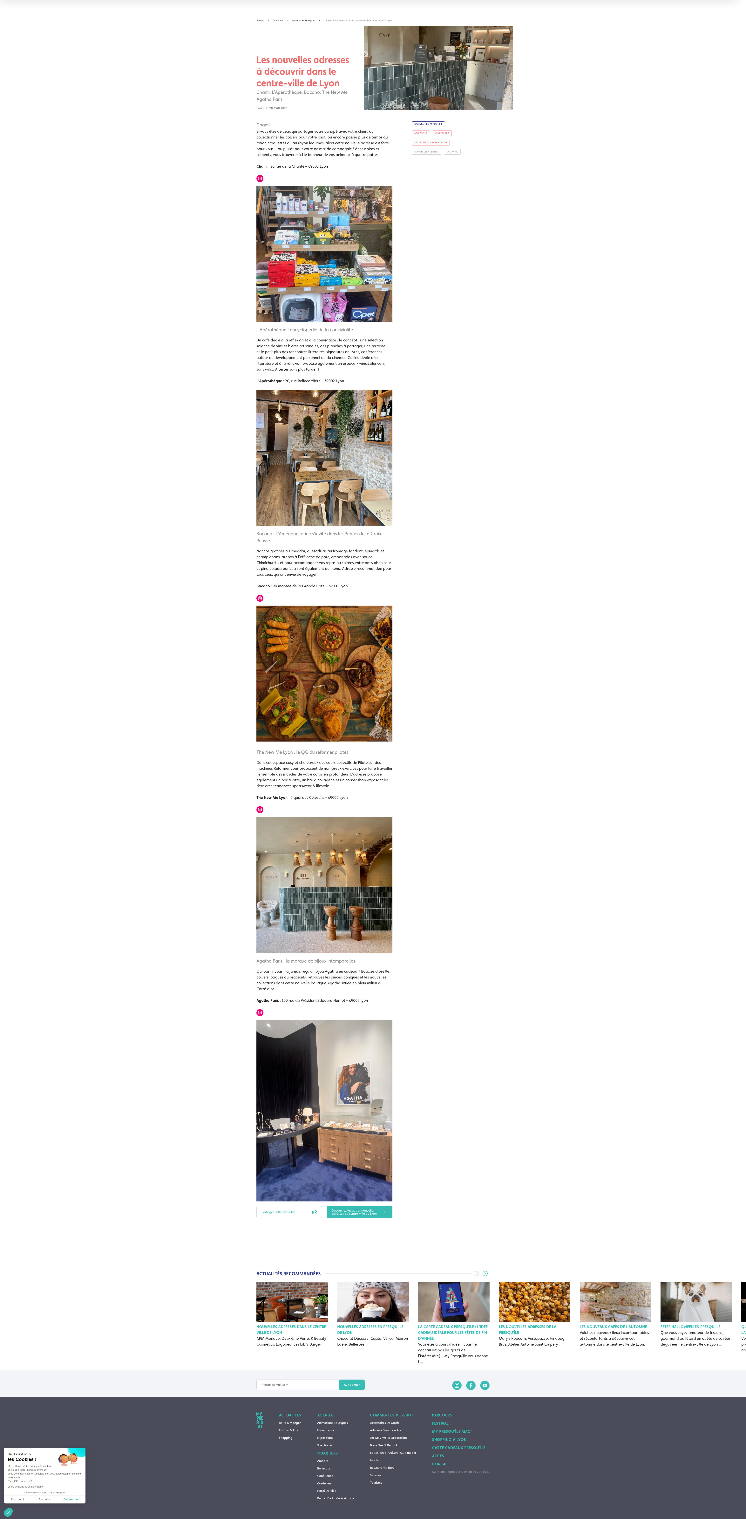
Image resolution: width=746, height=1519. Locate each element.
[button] (485, 1273)
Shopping (286, 1438)
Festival (440, 1423)
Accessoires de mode (385, 1423)
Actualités (290, 1415)
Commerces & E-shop (392, 1415)
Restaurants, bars (382, 1467)
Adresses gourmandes (385, 1430)
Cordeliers (324, 1483)
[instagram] (457, 1385)
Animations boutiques (332, 1423)
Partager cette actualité (278, 1212)
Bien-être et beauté (383, 1445)
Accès (438, 1456)
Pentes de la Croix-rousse (335, 1498)
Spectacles (324, 1445)
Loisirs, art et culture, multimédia (393, 1453)
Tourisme (376, 1482)
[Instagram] (259, 178)
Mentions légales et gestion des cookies (461, 1472)
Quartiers (327, 1453)
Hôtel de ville (326, 1491)
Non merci (17, 1499)
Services (375, 1475)
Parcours (442, 1415)
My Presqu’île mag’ (452, 1431)
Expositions (325, 1438)
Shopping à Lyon (449, 1439)
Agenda (325, 1415)
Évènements (325, 1430)
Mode (374, 1460)
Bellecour (323, 1468)
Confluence (325, 1476)
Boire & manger (290, 1423)
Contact (441, 1464)
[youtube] (485, 1385)
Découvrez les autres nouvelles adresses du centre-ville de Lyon (354, 1212)
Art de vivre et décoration (388, 1438)
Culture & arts (288, 1430)
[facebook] (471, 1385)
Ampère (322, 1461)
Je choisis (45, 1499)
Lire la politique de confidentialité (25, 1486)
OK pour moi (72, 1499)
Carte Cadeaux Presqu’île (458, 1447)
